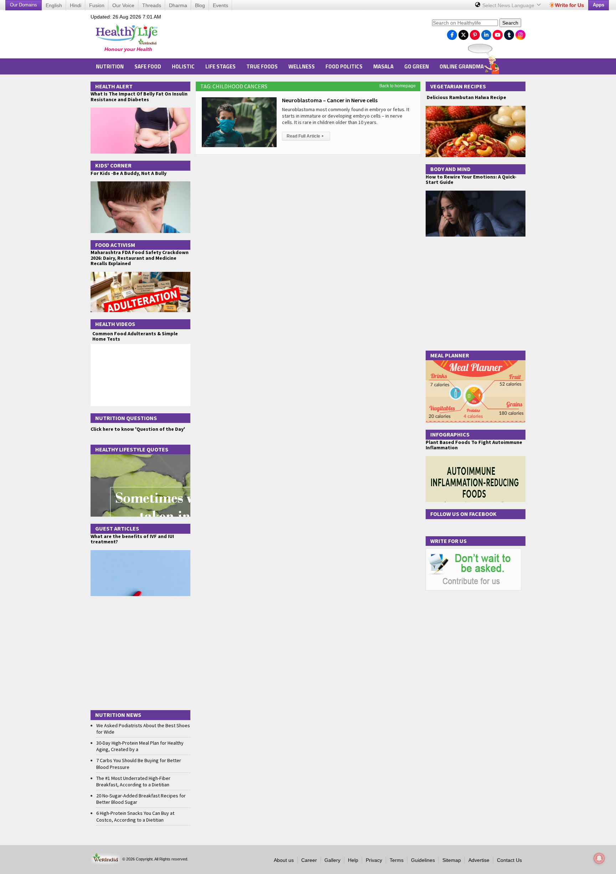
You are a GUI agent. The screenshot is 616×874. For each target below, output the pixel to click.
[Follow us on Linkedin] (486, 33)
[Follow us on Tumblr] (509, 33)
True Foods (262, 66)
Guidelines (423, 860)
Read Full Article (305, 136)
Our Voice (123, 5)
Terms (397, 860)
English (54, 5)
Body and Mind (450, 168)
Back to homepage (397, 85)
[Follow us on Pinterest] (475, 33)
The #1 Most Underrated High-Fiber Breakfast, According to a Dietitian (133, 781)
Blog (200, 5)
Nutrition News (118, 714)
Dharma (178, 5)
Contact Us (509, 860)
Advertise (478, 860)
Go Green (416, 66)
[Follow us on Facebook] (452, 33)
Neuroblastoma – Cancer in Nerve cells (330, 100)
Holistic (183, 66)
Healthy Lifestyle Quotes (131, 449)
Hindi (75, 5)
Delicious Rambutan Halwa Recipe (466, 97)
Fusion (96, 5)
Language (509, 5)
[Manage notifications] (599, 858)
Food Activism (115, 244)
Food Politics (344, 66)
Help (353, 860)
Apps (598, 4)
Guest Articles (117, 528)
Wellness (301, 66)
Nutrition (110, 66)
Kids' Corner (113, 165)
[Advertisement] (298, 36)
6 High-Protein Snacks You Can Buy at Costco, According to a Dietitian (135, 816)
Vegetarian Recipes (458, 86)
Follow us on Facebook (463, 513)
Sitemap (451, 860)
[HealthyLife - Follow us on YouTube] (498, 33)
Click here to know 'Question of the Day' (138, 429)
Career (309, 860)
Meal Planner (449, 355)
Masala (383, 66)
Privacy (374, 860)
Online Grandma (462, 66)
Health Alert (114, 86)
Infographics (449, 434)
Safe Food (147, 66)
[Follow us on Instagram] (520, 33)
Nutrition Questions (126, 418)
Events (220, 5)
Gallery (332, 860)
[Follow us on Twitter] (463, 33)
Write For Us (448, 540)
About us (284, 860)
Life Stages (220, 66)
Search (510, 23)
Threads (151, 5)
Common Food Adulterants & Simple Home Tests (135, 336)
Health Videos (115, 323)
